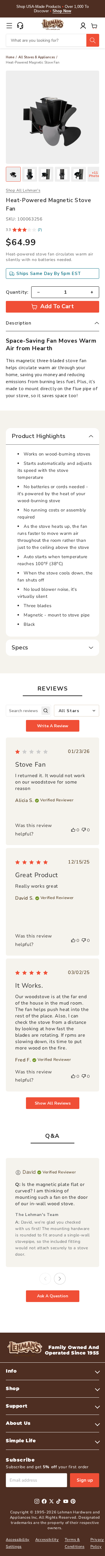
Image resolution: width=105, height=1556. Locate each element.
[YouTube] (65, 1501)
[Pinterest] (73, 1501)
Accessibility (47, 1539)
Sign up (85, 1480)
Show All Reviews (53, 1103)
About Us (18, 1423)
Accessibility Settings (17, 1543)
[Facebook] (44, 1501)
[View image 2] (29, 174)
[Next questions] (60, 1279)
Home (10, 57)
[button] (9, 25)
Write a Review (52, 726)
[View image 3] (45, 174)
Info (11, 1371)
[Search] (92, 40)
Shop (12, 1388)
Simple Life (21, 1440)
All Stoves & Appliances (36, 57)
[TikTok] (58, 1501)
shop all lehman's (23, 190)
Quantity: (17, 292)
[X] (51, 1501)
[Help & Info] (20, 25)
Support (16, 1406)
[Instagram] (36, 1501)
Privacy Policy (97, 1543)
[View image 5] (78, 174)
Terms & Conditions (75, 1543)
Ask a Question (52, 1296)
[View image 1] (13, 174)
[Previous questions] (45, 1279)
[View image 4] (62, 174)
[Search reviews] (45, 711)
